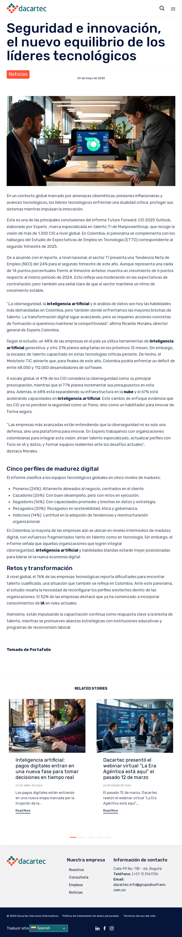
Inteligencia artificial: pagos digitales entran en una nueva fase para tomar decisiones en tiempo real (47, 768)
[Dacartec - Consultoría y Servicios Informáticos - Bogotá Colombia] (26, 8)
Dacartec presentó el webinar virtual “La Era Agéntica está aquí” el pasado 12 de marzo (129, 768)
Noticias (18, 74)
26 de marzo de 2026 (117, 785)
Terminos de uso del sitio (140, 915)
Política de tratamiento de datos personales (91, 915)
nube (128, 391)
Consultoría (78, 877)
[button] (23, 811)
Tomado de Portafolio (29, 649)
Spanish (43, 928)
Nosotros (76, 870)
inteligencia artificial (68, 303)
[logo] (26, 865)
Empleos (76, 885)
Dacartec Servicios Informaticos (38, 915)
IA (43, 603)
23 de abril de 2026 (29, 785)
